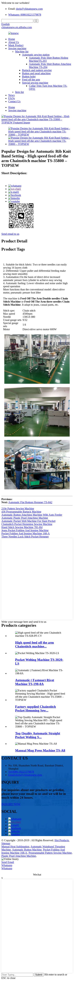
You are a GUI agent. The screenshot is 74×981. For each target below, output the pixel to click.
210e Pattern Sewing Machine (17, 508)
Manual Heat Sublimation (15, 846)
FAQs (11, 98)
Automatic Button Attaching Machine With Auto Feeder (31, 514)
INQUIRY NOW (10, 804)
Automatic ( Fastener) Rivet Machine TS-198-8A (34, 682)
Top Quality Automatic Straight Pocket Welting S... (37, 735)
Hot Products (62, 840)
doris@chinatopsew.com (29, 8)
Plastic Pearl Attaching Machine (18, 855)
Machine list (21, 51)
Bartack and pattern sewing (37, 70)
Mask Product (15, 45)
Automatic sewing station (36, 54)
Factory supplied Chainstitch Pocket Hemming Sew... (35, 708)
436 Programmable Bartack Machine (21, 511)
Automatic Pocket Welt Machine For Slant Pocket (28, 521)
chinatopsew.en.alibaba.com (16, 27)
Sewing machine (17, 48)
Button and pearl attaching (36, 73)
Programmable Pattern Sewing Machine (50, 852)
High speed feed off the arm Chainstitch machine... (34, 644)
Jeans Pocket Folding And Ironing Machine (25, 530)
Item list (19, 92)
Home (11, 39)
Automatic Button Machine (27, 849)
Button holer (29, 76)
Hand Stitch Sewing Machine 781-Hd (22, 527)
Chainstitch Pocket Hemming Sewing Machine (26, 524)
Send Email (7, 862)
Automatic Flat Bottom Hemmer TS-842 (30, 502)
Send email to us (10, 233)
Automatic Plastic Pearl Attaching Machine (24, 517)
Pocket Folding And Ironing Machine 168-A (25, 533)
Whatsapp (6, 865)
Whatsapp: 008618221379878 (24, 14)
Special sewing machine (35, 82)
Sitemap (5, 843)
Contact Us (14, 101)
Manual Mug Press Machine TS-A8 (40, 750)
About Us (13, 42)
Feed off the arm (31, 79)
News (11, 95)
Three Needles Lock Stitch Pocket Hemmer (25, 536)
